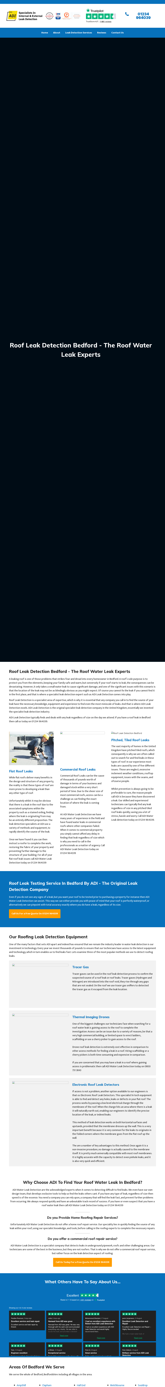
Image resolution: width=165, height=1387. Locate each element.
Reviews (101, 33)
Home (44, 33)
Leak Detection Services (78, 33)
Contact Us (117, 33)
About (56, 33)
